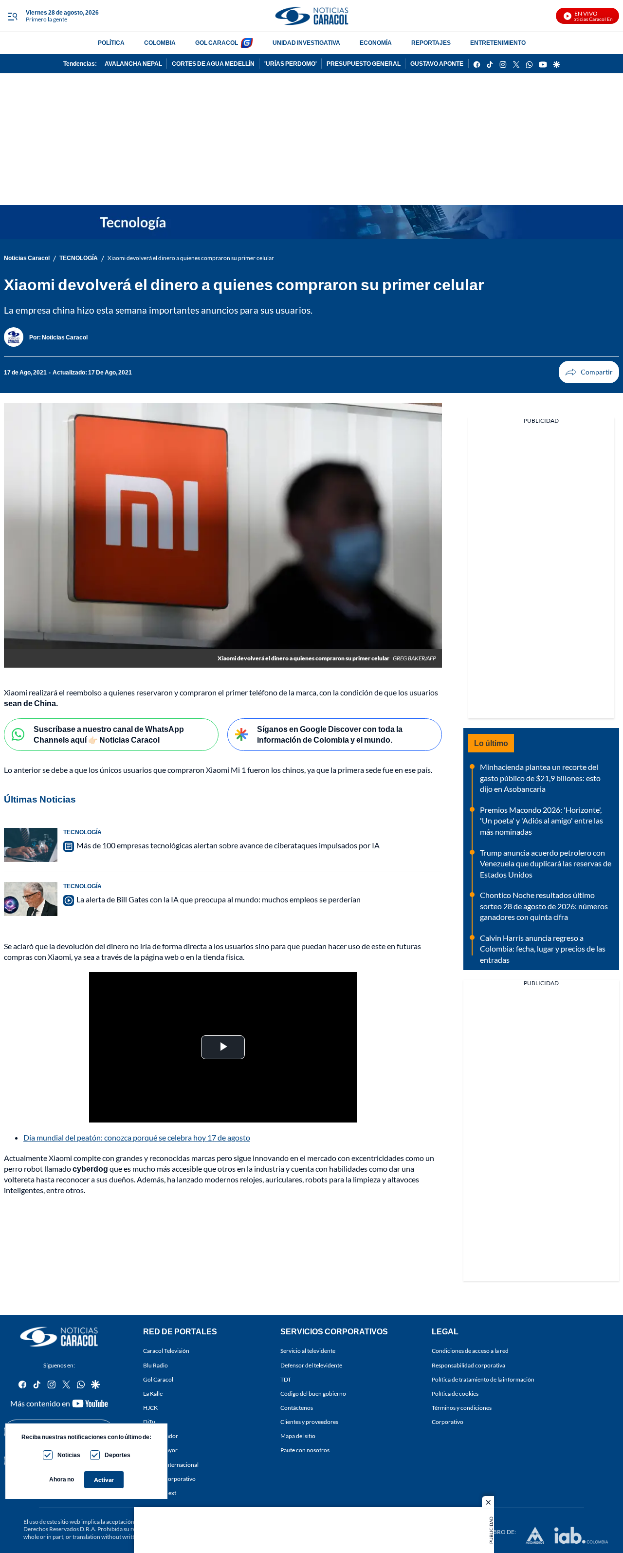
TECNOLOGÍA (78, 258)
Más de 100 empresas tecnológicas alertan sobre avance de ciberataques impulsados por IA (228, 845)
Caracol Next (159, 1493)
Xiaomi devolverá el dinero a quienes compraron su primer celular (191, 258)
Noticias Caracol (27, 258)
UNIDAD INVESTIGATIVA (306, 42)
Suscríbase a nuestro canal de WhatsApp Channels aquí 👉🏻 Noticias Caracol (109, 734)
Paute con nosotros (305, 1450)
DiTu (149, 1421)
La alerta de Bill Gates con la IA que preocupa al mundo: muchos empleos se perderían (218, 899)
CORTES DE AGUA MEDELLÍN (213, 63)
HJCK (150, 1407)
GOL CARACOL (216, 42)
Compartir (589, 372)
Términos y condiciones (462, 1407)
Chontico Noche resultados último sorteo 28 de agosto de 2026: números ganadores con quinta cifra (544, 905)
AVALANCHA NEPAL (133, 63)
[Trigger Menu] (12, 16)
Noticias (68, 1455)
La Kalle (153, 1393)
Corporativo (447, 1421)
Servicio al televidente (307, 1350)
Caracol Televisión (166, 1350)
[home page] (311, 16)
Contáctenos (296, 1407)
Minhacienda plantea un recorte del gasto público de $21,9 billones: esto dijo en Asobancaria (540, 777)
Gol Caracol (158, 1379)
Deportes (117, 1455)
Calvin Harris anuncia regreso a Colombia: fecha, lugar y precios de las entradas (542, 948)
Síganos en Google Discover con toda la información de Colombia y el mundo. (330, 734)
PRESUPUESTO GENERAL (364, 63)
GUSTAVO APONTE (436, 63)
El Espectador (160, 1436)
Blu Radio (155, 1364)
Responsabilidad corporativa (468, 1364)
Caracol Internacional (171, 1464)
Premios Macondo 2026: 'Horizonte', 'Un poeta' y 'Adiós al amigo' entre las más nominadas (541, 820)
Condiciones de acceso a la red (470, 1350)
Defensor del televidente (311, 1364)
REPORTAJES (431, 42)
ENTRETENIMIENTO (498, 42)
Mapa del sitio (297, 1436)
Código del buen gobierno (313, 1393)
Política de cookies (455, 1393)
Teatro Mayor (160, 1450)
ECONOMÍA (376, 42)
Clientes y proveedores (309, 1421)
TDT (285, 1379)
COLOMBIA (160, 42)
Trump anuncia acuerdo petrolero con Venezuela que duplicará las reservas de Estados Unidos (545, 863)
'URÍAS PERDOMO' (290, 63)
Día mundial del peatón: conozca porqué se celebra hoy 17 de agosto (136, 1137)
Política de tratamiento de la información (483, 1379)
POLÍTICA (111, 42)
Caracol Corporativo (169, 1478)
